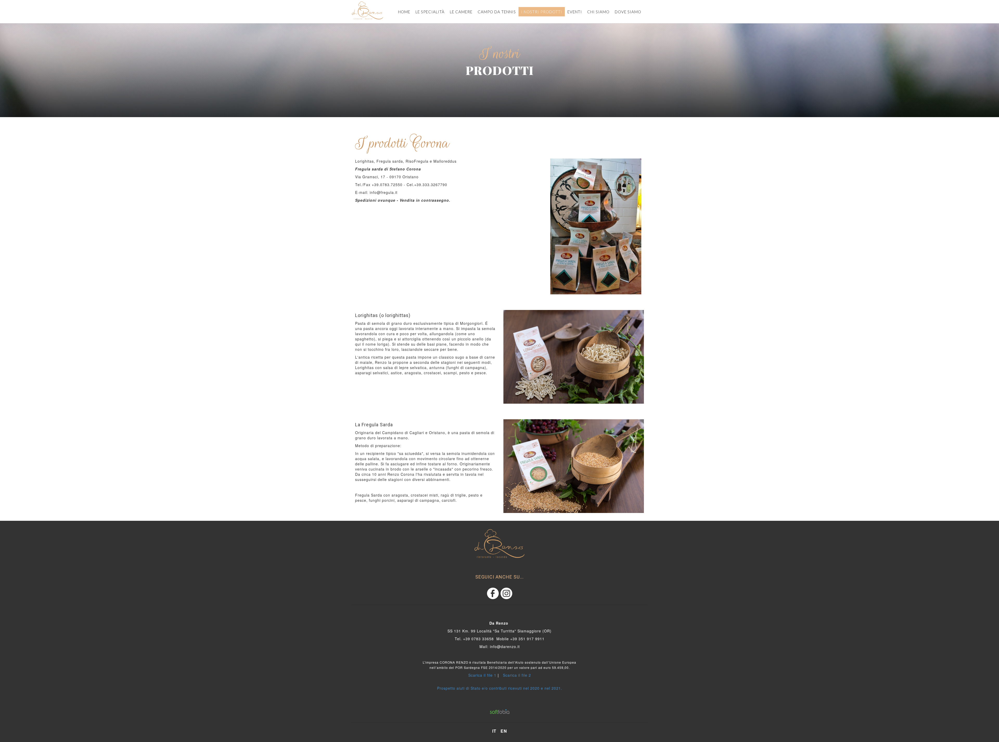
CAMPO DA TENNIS (497, 11)
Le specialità (430, 11)
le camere (461, 11)
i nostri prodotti (541, 11)
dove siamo (628, 11)
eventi (574, 11)
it (494, 731)
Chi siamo (598, 11)
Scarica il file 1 (482, 675)
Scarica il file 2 (517, 675)
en (504, 731)
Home (404, 11)
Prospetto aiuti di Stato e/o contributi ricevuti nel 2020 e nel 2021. (499, 688)
